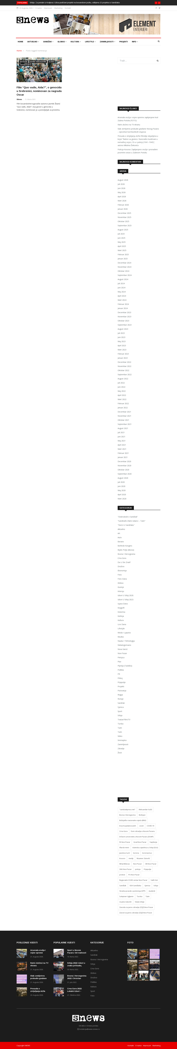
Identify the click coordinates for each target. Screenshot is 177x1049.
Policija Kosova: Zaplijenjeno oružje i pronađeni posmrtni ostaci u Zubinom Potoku (138, 151)
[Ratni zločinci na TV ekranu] (22, 967)
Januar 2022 (123, 407)
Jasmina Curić (124, 853)
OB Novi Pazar (150, 864)
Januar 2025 (123, 258)
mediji (131, 858)
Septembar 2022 (125, 374)
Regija (120, 694)
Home (20, 41)
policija (137, 869)
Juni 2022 (121, 387)
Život (120, 752)
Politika (121, 670)
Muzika (121, 637)
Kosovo (122, 858)
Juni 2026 (121, 188)
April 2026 (122, 196)
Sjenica (121, 707)
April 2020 (122, 494)
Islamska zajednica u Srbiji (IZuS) (145, 847)
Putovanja (122, 690)
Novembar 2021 (124, 416)
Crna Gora (122, 558)
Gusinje (121, 587)
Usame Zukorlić (125, 902)
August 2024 (123, 279)
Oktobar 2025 (123, 221)
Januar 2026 (123, 209)
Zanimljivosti (107, 41)
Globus (61, 41)
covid (141, 826)
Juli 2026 (121, 184)
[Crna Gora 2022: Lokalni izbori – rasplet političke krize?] (59, 992)
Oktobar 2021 (123, 420)
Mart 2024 (122, 300)
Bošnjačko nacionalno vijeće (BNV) (132, 820)
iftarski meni (124, 847)
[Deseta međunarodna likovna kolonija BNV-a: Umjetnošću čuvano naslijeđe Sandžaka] (143, 980)
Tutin (120, 728)
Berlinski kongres (125, 545)
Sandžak (47, 41)
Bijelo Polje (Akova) (126, 550)
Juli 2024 (121, 283)
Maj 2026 (122, 192)
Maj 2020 (122, 490)
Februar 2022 (123, 403)
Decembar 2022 (124, 362)
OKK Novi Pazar (125, 869)
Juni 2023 (121, 337)
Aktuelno (32, 41)
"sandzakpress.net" (127, 809)
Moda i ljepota (124, 632)
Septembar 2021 (125, 424)
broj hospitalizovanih (127, 826)
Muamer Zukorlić (143, 858)
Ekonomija (122, 570)
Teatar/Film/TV (25, 65)
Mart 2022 (122, 399)
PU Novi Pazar (134, 874)
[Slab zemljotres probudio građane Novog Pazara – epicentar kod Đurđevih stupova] (22, 979)
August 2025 (123, 229)
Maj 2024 (122, 291)
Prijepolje (122, 682)
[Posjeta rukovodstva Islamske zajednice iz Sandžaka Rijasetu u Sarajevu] (155, 969)
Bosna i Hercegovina (38, 62)
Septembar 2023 (125, 325)
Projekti (123, 41)
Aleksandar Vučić (145, 809)
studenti (152, 891)
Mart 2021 (122, 449)
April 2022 (122, 395)
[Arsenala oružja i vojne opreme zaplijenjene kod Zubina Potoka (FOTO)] (22, 954)
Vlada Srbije (139, 902)
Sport (120, 711)
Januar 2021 (123, 457)
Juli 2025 (121, 234)
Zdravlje (121, 748)
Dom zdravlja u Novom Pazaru (143, 831)
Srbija (120, 715)
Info (134, 41)
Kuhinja (121, 616)
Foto (120, 574)
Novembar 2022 (124, 366)
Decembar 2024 (124, 263)
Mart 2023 (122, 349)
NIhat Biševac (124, 864)
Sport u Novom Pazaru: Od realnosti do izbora (76, 952)
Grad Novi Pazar (139, 842)
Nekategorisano (124, 645)
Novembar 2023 (124, 316)
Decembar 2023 (124, 312)
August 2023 (123, 329)
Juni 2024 (121, 287)
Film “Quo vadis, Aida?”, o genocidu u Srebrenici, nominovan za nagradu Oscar (39, 91)
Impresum (48, 8)
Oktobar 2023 (123, 320)
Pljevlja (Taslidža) (125, 666)
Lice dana (122, 624)
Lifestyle (89, 41)
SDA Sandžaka (135, 885)
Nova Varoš (123, 649)
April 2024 (122, 296)
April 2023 (122, 345)
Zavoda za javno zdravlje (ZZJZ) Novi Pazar (136, 907)
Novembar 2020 (124, 465)
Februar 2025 (123, 254)
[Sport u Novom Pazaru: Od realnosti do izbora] (59, 954)
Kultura (75, 41)
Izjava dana (123, 603)
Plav (119, 661)
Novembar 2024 (124, 267)
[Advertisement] (139, 85)
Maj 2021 (122, 440)
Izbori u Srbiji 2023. (126, 599)
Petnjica (121, 657)
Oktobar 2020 (123, 469)
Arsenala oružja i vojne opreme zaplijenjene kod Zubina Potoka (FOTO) (138, 119)
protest (122, 874)
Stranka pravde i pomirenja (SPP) (132, 891)
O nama (38, 8)
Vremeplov (122, 740)
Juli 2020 (121, 482)
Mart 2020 (122, 498)
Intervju (121, 591)
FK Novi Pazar (124, 842)
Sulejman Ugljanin (126, 896)
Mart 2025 (122, 250)
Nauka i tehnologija (126, 641)
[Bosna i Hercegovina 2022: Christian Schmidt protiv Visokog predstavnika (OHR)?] (59, 979)
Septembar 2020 (125, 474)
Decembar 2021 (124, 411)
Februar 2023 (123, 354)
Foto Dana (122, 579)
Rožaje (120, 699)
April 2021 (122, 445)
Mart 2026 (122, 200)
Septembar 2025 (125, 225)
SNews (19, 99)
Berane (121, 541)
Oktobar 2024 (123, 271)
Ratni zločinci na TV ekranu (129, 124)
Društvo (121, 566)
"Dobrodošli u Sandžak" (128, 517)
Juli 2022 (121, 383)
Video (120, 736)
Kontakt (68, 8)
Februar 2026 (123, 205)
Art (119, 533)
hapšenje (153, 842)
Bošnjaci (142, 815)
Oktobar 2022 (123, 370)
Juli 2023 (121, 333)
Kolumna (121, 612)
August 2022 (123, 378)
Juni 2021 (121, 436)
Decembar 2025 (124, 213)
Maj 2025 (122, 242)
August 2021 (123, 428)
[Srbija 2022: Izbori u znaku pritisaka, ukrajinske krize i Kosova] (59, 967)
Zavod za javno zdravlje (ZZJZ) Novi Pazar (135, 913)
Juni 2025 (121, 238)
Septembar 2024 (125, 275)
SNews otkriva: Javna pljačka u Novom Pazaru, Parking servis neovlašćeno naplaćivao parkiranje (71, 3)
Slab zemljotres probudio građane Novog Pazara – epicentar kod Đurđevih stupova (138, 130)
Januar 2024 (123, 308)
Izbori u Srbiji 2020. (126, 595)
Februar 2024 (123, 304)
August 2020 (123, 478)
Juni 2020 (121, 486)
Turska (120, 723)
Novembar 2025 (124, 217)
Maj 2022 (122, 391)
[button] (156, 3)
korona (136, 853)
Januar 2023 (123, 358)
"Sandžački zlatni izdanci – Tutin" (131, 521)
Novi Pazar (122, 653)
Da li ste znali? (124, 562)
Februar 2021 (123, 453)
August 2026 (123, 180)
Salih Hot (154, 880)
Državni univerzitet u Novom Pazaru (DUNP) (136, 836)
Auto (120, 537)
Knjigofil (121, 608)
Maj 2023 (122, 341)
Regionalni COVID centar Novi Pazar (133, 880)
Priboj (120, 678)
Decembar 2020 (124, 461)
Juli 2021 (121, 432)
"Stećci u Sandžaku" (126, 525)
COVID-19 (150, 826)
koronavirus (147, 853)
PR (119, 674)
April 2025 (122, 246)
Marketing (58, 8)
